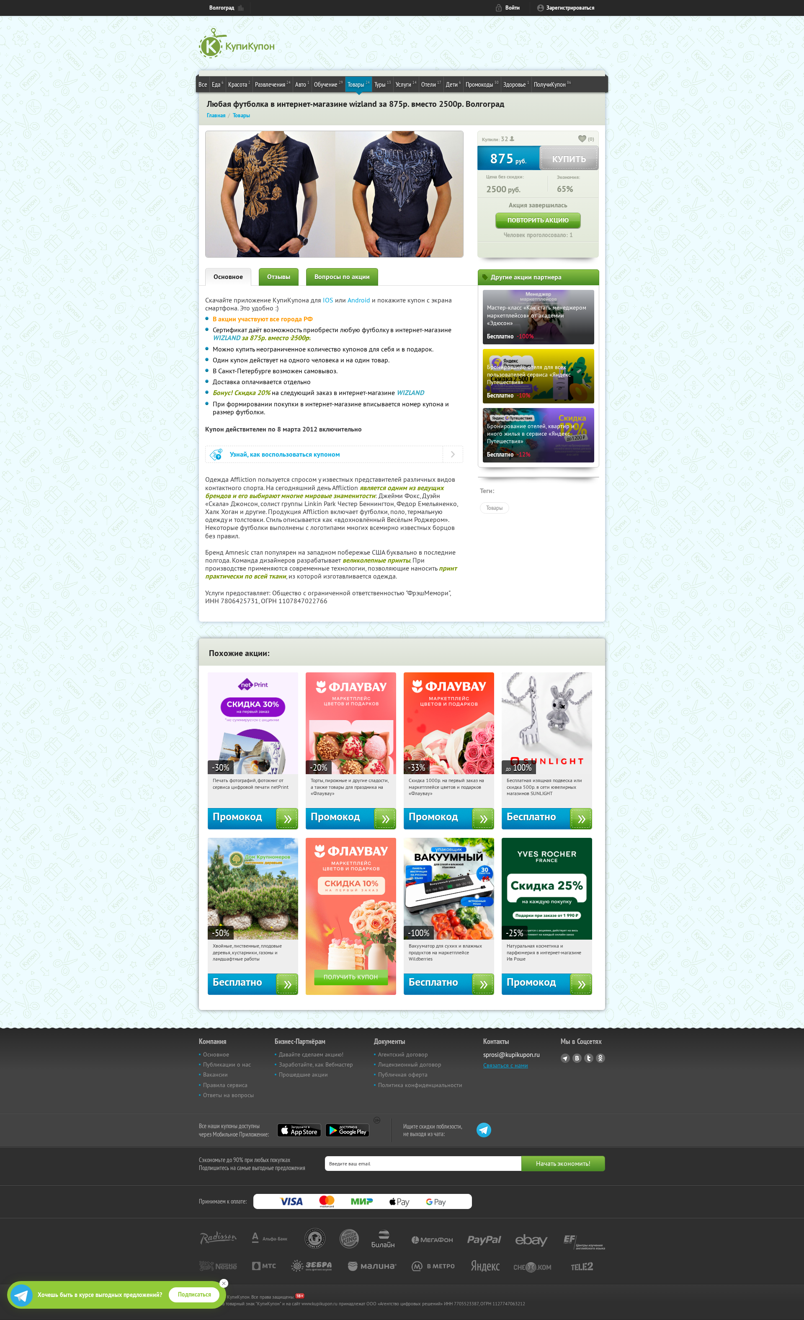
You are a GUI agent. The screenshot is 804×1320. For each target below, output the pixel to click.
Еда (218, 84)
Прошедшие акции (303, 1074)
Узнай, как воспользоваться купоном (285, 454)
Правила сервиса (225, 1085)
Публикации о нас (227, 1064)
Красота (239, 84)
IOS (329, 300)
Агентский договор (403, 1054)
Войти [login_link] (512, 7)
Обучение (328, 84)
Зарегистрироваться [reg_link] (570, 7)
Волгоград (221, 7)
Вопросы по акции (342, 276)
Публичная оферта (403, 1074)
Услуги (406, 84)
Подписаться (194, 1294)
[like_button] (582, 139)
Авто (302, 84)
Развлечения (273, 84)
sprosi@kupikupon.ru (511, 1055)
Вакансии (215, 1074)
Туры (382, 84)
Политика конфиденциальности (420, 1085)
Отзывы (278, 276)
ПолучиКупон (552, 84)
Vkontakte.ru (577, 1058)
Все (202, 84)
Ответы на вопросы (228, 1095)
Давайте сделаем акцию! (311, 1054)
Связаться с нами (505, 1065)
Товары (359, 84)
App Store (299, 1130)
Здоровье (516, 84)
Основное (228, 276)
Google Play (347, 1130)
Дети (453, 84)
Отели (431, 84)
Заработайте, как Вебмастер (316, 1064)
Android (360, 300)
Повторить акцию (538, 220)
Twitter (588, 1058)
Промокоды (482, 84)
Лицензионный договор (409, 1064)
